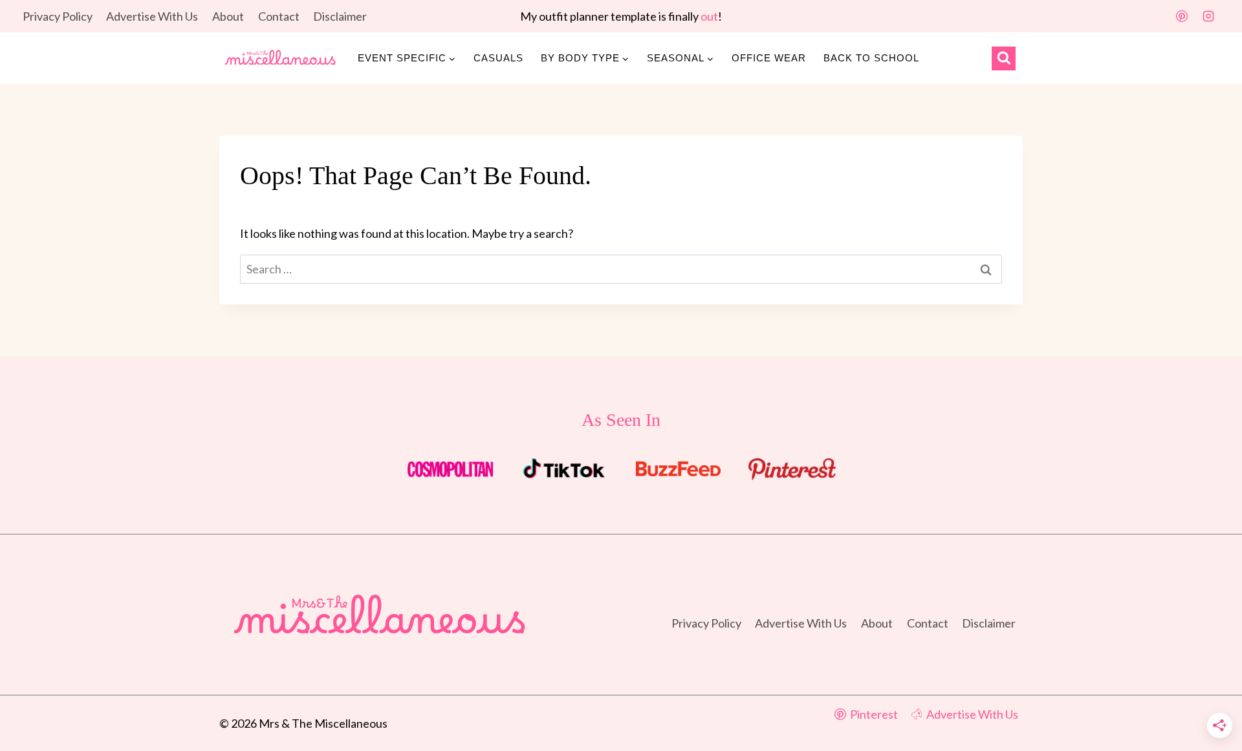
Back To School (871, 57)
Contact (279, 16)
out (709, 16)
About (228, 16)
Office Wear (769, 57)
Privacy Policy (58, 16)
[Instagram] (1208, 16)
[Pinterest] (1181, 16)
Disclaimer (340, 16)
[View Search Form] (1003, 58)
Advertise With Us (152, 16)
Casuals (498, 57)
